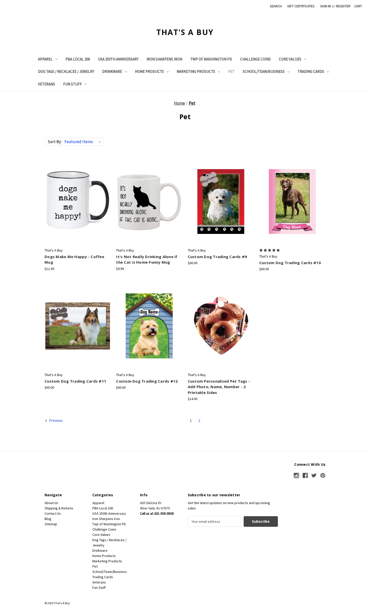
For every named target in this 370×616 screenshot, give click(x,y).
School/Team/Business (264, 71)
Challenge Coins (255, 59)
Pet (231, 71)
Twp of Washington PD (211, 59)
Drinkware (112, 71)
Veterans (46, 84)
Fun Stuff (72, 84)
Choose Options (149, 210)
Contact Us (53, 513)
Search (276, 6)
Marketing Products (196, 71)
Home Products (149, 71)
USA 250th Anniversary (118, 59)
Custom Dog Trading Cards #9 (217, 256)
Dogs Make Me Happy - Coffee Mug (74, 259)
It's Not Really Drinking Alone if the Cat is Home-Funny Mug (146, 259)
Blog (48, 518)
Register (343, 6)
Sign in (325, 6)
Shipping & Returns (59, 508)
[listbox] (84, 141)
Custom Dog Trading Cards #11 (75, 381)
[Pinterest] (322, 475)
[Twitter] (314, 475)
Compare (76, 201)
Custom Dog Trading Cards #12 (147, 381)
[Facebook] (305, 475)
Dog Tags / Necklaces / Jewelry (66, 71)
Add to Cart (77, 210)
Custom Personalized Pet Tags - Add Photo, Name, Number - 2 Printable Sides (219, 387)
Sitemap (51, 524)
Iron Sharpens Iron (164, 59)
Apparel (45, 59)
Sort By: (55, 141)
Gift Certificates (301, 6)
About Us (51, 503)
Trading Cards (311, 71)
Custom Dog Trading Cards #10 (290, 262)
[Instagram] (296, 475)
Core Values (290, 59)
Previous (56, 420)
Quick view (77, 192)
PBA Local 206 (77, 59)
